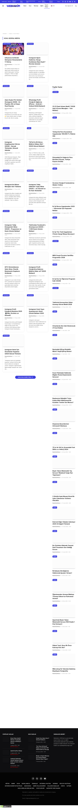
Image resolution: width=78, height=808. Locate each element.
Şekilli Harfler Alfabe (16, 751)
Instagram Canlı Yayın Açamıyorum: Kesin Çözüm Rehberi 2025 (36, 311)
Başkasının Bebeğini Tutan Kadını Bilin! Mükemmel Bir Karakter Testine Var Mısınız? (62, 400)
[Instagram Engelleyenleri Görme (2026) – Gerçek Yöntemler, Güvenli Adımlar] (13, 133)
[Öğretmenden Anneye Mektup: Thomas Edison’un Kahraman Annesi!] (63, 585)
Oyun (30, 6)
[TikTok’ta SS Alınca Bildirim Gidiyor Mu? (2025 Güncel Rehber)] (37, 133)
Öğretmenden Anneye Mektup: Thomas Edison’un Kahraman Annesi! (63, 596)
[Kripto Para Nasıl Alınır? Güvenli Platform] (31, 739)
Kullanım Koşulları (51, 2)
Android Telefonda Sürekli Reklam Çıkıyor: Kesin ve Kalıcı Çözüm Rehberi (17, 761)
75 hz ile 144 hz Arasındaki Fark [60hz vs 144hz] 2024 (63, 448)
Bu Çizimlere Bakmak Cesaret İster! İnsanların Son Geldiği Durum (62, 547)
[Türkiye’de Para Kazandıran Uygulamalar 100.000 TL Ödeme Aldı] (63, 123)
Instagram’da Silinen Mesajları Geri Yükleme (13, 186)
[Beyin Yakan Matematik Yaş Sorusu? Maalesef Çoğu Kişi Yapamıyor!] (63, 461)
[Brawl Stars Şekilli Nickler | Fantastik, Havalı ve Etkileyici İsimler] (6, 739)
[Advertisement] (39, 20)
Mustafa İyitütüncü (8, 64)
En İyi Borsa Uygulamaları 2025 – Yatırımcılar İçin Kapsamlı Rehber (63, 208)
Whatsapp (30, 86)
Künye (39, 1)
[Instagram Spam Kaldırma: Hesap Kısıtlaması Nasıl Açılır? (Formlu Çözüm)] (37, 49)
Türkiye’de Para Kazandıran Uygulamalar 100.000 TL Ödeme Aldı (63, 134)
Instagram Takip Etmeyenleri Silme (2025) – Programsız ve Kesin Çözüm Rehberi (13, 228)
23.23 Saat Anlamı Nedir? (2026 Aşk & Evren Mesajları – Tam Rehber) (63, 108)
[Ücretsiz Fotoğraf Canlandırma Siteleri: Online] (63, 174)
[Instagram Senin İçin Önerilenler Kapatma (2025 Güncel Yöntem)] (13, 341)
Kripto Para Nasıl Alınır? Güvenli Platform (42, 739)
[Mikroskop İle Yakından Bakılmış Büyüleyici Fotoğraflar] (63, 660)
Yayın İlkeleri (21, 2)
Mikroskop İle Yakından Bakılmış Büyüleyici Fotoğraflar (63, 670)
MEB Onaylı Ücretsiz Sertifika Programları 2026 (62, 256)
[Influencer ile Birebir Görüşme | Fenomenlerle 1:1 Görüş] (13, 49)
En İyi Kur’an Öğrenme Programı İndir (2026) (63, 280)
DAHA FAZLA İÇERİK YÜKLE (25, 377)
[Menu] (3, 6)
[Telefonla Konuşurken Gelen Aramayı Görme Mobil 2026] (63, 293)
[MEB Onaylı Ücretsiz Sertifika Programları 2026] (63, 246)
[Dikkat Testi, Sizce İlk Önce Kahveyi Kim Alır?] (63, 636)
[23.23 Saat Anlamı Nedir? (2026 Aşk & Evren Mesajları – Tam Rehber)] (63, 97)
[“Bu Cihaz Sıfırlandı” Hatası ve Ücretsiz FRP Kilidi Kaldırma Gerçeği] (31, 747)
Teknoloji (36, 6)
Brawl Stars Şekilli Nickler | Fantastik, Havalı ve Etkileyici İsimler (16, 740)
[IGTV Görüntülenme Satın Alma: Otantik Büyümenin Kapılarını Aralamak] (13, 258)
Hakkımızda (4, 1)
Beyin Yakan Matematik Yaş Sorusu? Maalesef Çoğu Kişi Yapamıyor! (62, 473)
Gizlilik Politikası (44, 2)
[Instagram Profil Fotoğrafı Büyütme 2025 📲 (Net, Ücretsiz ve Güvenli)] (13, 300)
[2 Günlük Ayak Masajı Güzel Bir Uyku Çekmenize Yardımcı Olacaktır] (63, 487)
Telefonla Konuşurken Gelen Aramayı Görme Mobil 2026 (62, 303)
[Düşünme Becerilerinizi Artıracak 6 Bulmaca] (63, 415)
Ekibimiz (9, 1)
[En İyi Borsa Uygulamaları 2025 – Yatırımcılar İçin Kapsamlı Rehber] (63, 197)
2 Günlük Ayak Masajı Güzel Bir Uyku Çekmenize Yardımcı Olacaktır (63, 498)
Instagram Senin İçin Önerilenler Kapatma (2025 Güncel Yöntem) (13, 352)
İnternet (55, 92)
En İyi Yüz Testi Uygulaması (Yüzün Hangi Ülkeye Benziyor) (63, 233)
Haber (24, 6)
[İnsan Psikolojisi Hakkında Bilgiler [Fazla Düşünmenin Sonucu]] (63, 363)
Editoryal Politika (14, 2)
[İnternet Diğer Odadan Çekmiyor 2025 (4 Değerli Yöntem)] (63, 513)
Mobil (29, 128)
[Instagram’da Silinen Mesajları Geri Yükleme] (13, 176)
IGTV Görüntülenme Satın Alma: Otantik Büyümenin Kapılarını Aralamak (12, 270)
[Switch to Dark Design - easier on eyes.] (76, 6)
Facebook (30, 211)
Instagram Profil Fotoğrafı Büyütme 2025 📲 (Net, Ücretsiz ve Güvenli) (13, 312)
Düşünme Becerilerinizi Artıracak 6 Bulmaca (60, 425)
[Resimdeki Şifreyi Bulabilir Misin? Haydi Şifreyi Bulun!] (63, 340)
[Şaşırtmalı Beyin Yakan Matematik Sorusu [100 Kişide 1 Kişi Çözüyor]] (63, 611)
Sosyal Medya (46, 5)
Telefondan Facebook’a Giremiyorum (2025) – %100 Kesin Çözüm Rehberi (37, 228)
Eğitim (41, 6)
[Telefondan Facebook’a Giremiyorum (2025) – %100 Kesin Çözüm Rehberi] (37, 216)
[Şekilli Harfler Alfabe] (6, 752)
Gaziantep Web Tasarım (53, 788)
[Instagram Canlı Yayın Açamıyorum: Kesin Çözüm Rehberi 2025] (37, 300)
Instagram (30, 43)
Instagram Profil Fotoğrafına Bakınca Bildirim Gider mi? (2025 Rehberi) (37, 270)
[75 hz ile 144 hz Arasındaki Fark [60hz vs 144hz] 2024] (63, 438)
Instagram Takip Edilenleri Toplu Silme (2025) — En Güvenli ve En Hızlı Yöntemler (37, 188)
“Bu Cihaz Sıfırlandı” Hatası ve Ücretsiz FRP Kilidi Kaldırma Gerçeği (42, 747)
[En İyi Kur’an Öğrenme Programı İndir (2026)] (63, 270)
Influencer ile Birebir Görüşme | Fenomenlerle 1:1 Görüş (13, 60)
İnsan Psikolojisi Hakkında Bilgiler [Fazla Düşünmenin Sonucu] (61, 375)
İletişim (58, 1)
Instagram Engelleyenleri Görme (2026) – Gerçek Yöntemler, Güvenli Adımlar (12, 146)
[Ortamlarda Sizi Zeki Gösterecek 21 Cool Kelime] (63, 316)
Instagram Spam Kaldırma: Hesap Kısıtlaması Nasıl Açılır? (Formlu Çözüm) (37, 61)
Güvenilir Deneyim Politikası (13, 785)
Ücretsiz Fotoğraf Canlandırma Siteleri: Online (63, 184)
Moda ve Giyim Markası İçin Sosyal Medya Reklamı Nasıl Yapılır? (42, 757)
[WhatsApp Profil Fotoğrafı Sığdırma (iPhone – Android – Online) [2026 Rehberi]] (37, 91)
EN (53, 5)
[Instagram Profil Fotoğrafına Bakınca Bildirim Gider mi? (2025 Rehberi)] (37, 258)
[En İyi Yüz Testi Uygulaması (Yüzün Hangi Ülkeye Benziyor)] (63, 223)
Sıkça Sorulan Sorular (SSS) (30, 2)
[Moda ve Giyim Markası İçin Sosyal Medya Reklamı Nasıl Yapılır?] (31, 757)
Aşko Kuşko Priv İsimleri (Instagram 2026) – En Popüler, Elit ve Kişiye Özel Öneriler (13, 103)
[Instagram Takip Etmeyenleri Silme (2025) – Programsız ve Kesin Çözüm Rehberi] (13, 216)
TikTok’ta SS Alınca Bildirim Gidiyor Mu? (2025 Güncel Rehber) (36, 144)
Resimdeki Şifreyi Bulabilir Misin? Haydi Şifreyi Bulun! (62, 350)
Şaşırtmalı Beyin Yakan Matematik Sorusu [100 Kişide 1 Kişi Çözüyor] (63, 622)
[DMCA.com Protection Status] (5, 807)
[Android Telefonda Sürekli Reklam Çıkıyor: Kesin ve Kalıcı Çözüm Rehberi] (6, 760)
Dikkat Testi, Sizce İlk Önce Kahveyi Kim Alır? (62, 646)
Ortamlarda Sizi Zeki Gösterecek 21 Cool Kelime (63, 327)
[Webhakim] (12, 6)
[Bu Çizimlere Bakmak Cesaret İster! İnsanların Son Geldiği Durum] (63, 536)
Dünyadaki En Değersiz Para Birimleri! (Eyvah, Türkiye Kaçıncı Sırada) (62, 159)
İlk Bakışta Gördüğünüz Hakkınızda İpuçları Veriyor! (62, 572)
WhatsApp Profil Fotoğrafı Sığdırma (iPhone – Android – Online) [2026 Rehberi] (37, 103)
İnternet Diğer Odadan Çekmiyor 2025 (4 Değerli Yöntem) (63, 523)
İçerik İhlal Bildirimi (39, 785)
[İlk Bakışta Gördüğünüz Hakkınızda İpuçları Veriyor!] (63, 562)
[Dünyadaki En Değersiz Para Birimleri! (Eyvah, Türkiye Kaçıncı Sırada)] (63, 148)
